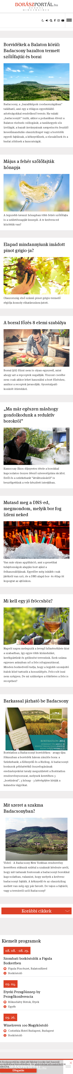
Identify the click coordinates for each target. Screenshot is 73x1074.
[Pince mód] (43, 20)
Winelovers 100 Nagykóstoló (26, 1025)
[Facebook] (55, 20)
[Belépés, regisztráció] (47, 20)
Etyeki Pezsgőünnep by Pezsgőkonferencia (22, 994)
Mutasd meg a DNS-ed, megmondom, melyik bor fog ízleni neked (32, 508)
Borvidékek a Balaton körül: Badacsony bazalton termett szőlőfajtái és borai (32, 50)
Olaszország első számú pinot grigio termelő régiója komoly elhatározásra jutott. (32, 300)
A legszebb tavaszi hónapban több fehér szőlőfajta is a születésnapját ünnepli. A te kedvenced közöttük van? (36, 219)
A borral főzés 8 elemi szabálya (35, 323)
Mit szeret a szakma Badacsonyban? (23, 808)
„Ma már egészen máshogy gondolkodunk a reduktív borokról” (31, 415)
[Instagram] (59, 20)
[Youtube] (63, 20)
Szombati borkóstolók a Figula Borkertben (28, 960)
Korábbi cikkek (36, 911)
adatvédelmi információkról (49, 1064)
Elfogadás (18, 1070)
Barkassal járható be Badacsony (36, 701)
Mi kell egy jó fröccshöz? (28, 601)
